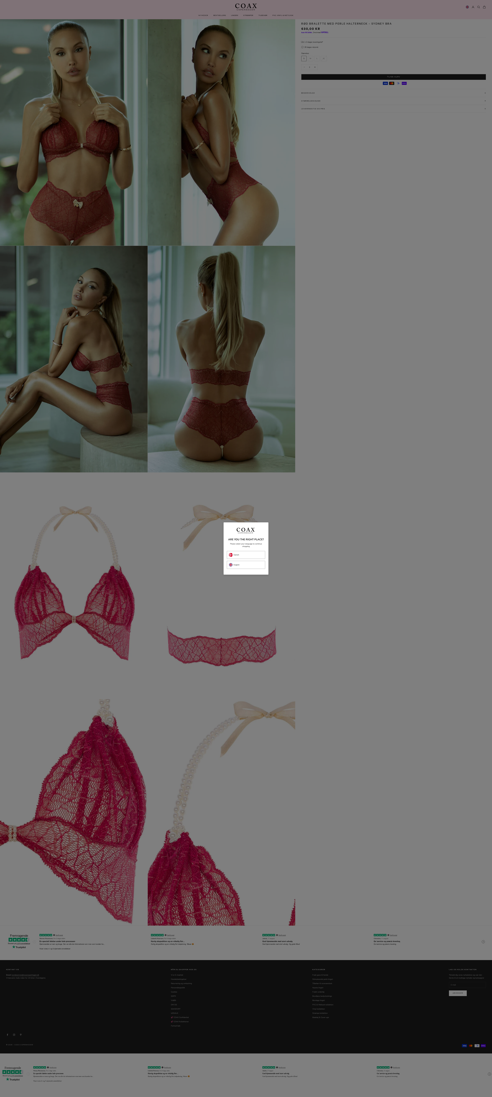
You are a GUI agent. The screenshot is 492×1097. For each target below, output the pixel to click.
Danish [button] (236, 555)
